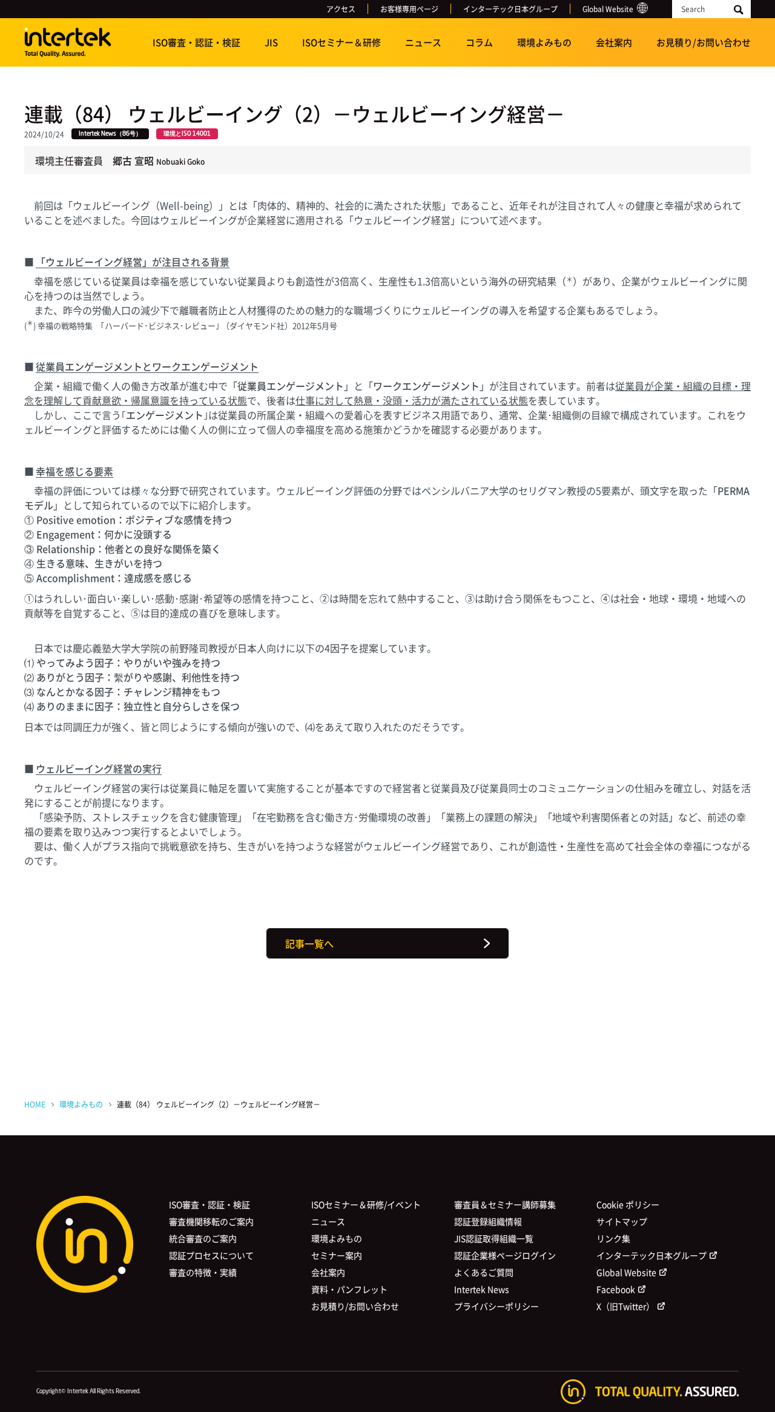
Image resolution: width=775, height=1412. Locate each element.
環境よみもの (544, 42)
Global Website (607, 9)
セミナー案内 (336, 1255)
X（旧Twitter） (625, 1306)
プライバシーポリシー (496, 1306)
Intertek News (481, 1289)
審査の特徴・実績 (203, 1272)
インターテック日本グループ (510, 9)
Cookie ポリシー (627, 1204)
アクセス (340, 9)
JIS (271, 42)
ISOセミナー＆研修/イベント (366, 1204)
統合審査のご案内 (203, 1238)
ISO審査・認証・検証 (196, 42)
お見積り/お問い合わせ (703, 42)
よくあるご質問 (483, 1272)
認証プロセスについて (211, 1255)
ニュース (423, 42)
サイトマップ (621, 1221)
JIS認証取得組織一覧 (493, 1238)
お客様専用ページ (409, 9)
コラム (479, 42)
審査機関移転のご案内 (211, 1221)
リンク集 (613, 1238)
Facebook (615, 1289)
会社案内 (614, 42)
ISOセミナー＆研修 (341, 42)
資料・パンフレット (349, 1289)
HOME (34, 1104)
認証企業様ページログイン (505, 1255)
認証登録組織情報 (488, 1221)
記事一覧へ (309, 943)
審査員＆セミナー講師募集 (505, 1204)
